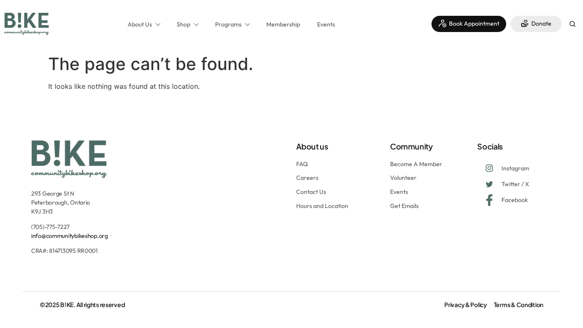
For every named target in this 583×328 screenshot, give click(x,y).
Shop (183, 24)
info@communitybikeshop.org (69, 236)
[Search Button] (572, 25)
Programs (228, 24)
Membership (283, 24)
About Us (140, 24)
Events (326, 24)
